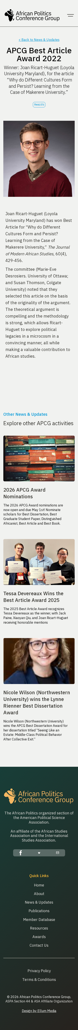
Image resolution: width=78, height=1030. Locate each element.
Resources (39, 928)
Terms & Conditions (39, 979)
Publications (39, 910)
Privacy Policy (39, 970)
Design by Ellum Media (39, 1011)
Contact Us (39, 945)
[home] (31, 15)
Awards (39, 936)
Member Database (39, 919)
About (39, 893)
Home (39, 885)
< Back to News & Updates (39, 40)
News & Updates (39, 902)
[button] (71, 15)
